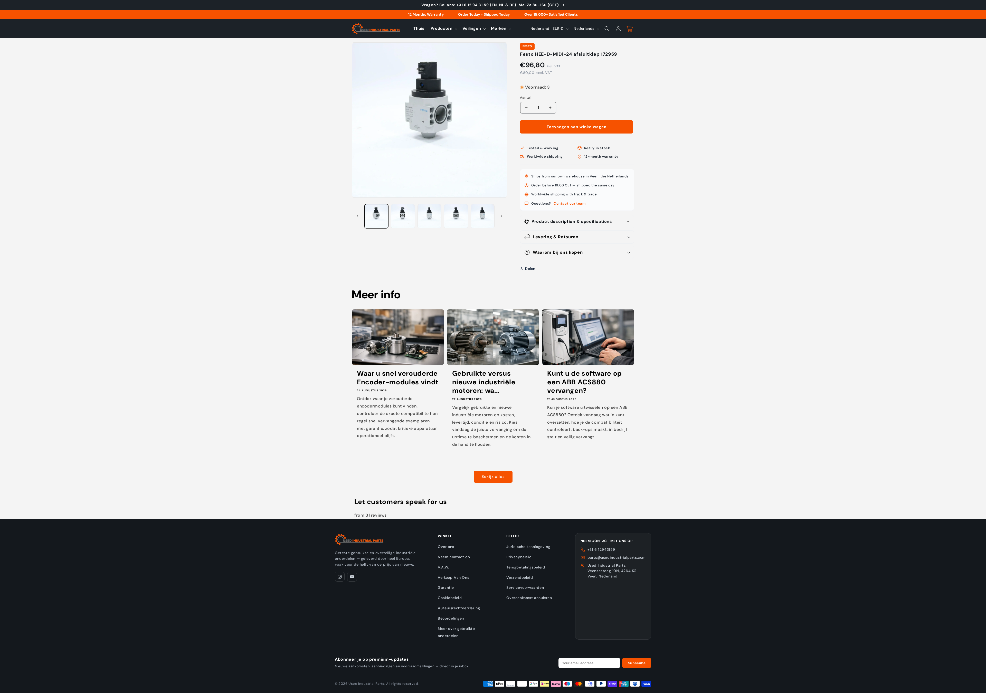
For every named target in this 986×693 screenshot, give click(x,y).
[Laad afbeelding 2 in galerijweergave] (403, 216)
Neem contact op (454, 557)
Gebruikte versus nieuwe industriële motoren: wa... (484, 382)
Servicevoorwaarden (525, 587)
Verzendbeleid (519, 577)
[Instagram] (340, 577)
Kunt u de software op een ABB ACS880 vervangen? (584, 382)
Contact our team (570, 203)
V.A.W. (443, 567)
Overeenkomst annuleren (529, 597)
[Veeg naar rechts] (501, 216)
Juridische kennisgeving (528, 546)
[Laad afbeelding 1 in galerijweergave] (376, 216)
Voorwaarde (530, 82)
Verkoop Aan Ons (453, 577)
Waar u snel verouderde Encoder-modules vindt (398, 377)
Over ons (446, 546)
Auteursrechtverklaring (459, 608)
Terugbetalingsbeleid (525, 567)
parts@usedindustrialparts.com (616, 557)
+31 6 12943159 (601, 549)
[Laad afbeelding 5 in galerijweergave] (483, 216)
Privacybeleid (519, 557)
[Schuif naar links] (357, 216)
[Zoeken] (607, 28)
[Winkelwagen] (629, 28)
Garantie (446, 587)
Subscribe (637, 663)
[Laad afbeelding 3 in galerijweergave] (429, 216)
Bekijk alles (493, 476)
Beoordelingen (451, 618)
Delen (530, 268)
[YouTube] (352, 577)
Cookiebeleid (450, 597)
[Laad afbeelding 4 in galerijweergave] (456, 216)
